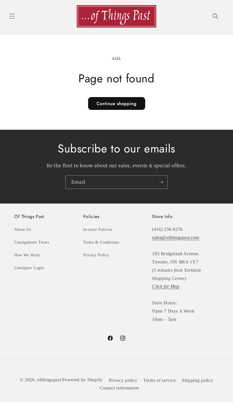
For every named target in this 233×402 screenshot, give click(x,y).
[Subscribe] (161, 182)
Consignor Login (29, 268)
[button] (12, 16)
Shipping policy (197, 380)
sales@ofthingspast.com (175, 237)
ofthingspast (49, 379)
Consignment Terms (31, 242)
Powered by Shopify (82, 379)
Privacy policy (123, 380)
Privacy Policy (96, 255)
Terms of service (159, 380)
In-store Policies (97, 229)
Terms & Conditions (101, 242)
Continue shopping (117, 104)
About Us (22, 229)
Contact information (119, 388)
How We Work (27, 255)
